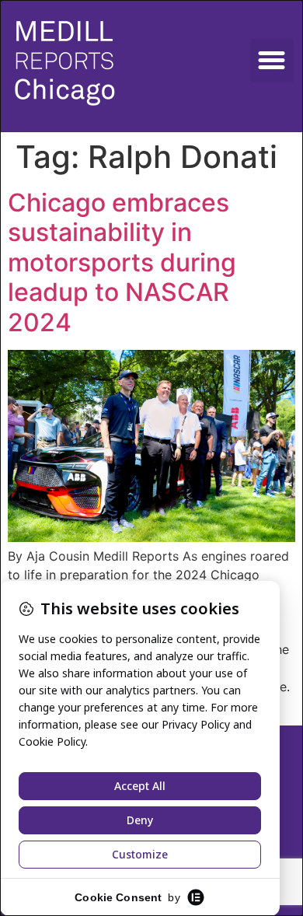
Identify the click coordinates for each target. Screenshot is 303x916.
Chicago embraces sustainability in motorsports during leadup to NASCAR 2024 (122, 262)
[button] (272, 60)
